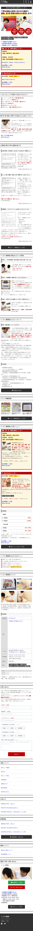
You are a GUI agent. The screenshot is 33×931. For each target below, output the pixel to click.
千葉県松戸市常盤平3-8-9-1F (9, 41)
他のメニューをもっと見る (17, 546)
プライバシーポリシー (5, 918)
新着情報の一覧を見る (17, 837)
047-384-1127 (6, 67)
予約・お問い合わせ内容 (9, 739)
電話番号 (5, 711)
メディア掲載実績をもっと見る (17, 418)
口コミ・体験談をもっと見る (17, 247)
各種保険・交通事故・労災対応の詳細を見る (14, 62)
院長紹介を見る (17, 390)
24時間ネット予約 (7, 65)
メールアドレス (7, 718)
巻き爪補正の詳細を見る (9, 79)
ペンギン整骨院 (4, 2)
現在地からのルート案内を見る (9, 45)
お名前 (5, 705)
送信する (16, 754)
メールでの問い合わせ (7, 135)
